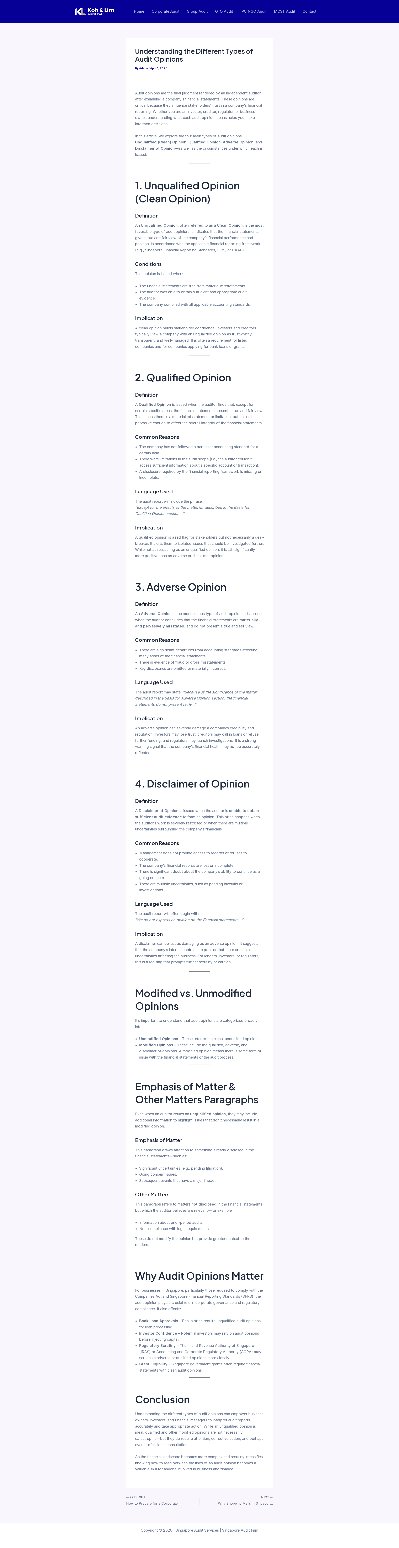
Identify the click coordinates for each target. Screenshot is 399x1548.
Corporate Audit (165, 11)
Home (139, 11)
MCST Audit (284, 11)
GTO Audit (224, 11)
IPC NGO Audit (253, 11)
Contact (309, 11)
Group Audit (197, 11)
